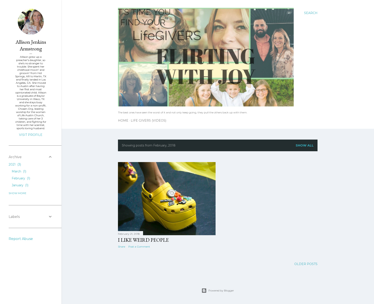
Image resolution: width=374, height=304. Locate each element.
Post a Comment (139, 246)
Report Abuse (21, 239)
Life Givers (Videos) (148, 120)
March (18, 171)
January (19, 185)
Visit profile (30, 135)
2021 (14, 164)
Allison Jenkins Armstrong (31, 45)
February (20, 178)
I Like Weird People (143, 239)
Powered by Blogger (221, 290)
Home (123, 120)
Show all (305, 145)
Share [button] (121, 246)
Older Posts (306, 264)
